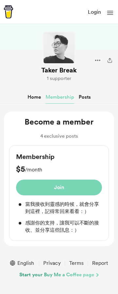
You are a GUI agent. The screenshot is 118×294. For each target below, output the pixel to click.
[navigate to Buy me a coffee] (8, 11)
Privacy (52, 263)
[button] (110, 13)
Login (94, 12)
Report (100, 263)
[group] (59, 193)
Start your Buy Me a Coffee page (56, 275)
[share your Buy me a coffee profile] (110, 60)
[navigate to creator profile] (59, 47)
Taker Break (59, 70)
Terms (76, 263)
